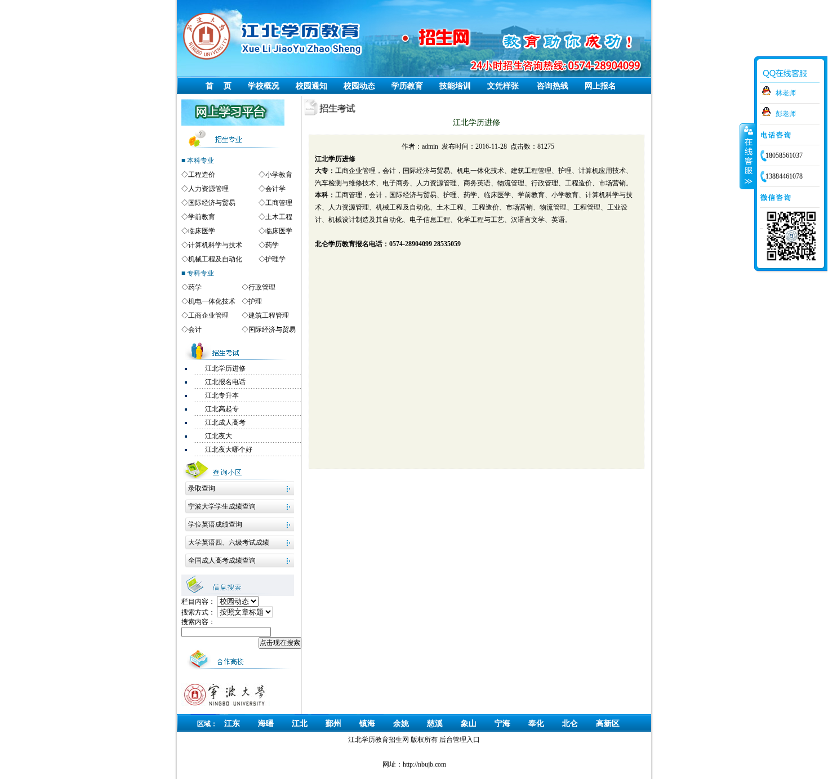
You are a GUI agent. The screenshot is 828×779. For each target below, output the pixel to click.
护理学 (275, 259)
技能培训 (455, 86)
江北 (300, 723)
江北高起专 (222, 409)
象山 (469, 723)
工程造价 (201, 175)
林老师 (786, 93)
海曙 (266, 723)
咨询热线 (552, 86)
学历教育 (407, 86)
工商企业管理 (208, 315)
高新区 (608, 723)
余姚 (401, 723)
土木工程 (278, 217)
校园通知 (311, 86)
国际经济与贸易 (211, 203)
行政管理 (261, 287)
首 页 (219, 86)
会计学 (275, 189)
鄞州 (333, 723)
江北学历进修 (225, 368)
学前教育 (201, 217)
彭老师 (786, 114)
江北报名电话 (225, 382)
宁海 (502, 723)
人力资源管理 (208, 189)
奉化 (536, 723)
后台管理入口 (459, 740)
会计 (195, 329)
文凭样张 (503, 86)
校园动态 (359, 86)
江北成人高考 (225, 422)
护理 (255, 301)
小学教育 (278, 175)
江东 (232, 723)
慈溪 (435, 723)
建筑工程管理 (268, 315)
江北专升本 (222, 395)
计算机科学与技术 (215, 245)
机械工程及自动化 (215, 259)
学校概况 (263, 86)
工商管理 (278, 203)
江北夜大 (218, 436)
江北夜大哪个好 (228, 449)
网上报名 (600, 86)
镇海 (367, 723)
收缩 (747, 156)
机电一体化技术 (211, 301)
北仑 (570, 723)
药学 (272, 245)
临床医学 (201, 231)
